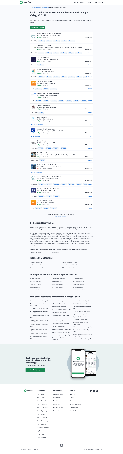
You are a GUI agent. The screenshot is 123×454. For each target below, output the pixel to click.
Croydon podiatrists (57, 281)
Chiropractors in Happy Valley (59, 306)
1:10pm (41, 53)
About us (72, 394)
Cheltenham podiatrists (57, 284)
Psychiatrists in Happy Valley (80, 314)
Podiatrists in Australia (35, 7)
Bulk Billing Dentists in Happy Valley (39, 308)
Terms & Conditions (75, 404)
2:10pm (63, 53)
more (90, 41)
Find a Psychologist (42, 411)
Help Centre (40, 434)
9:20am (64, 76)
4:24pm (56, 196)
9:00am (41, 76)
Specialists (56, 404)
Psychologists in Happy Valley (80, 316)
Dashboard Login (58, 407)
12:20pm (79, 184)
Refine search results (37, 27)
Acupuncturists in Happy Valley (60, 301)
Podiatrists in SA (45, 7)
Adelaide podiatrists (35, 278)
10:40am (49, 184)
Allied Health (57, 397)
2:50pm (78, 53)
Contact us (73, 401)
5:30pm (41, 64)
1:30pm (48, 53)
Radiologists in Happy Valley (80, 319)
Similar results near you (61, 216)
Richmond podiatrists (57, 287)
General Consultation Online (69, 262)
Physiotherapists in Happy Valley (81, 311)
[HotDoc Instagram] (97, 391)
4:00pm (54, 88)
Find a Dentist (41, 397)
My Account (40, 431)
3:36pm (41, 196)
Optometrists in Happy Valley (80, 303)
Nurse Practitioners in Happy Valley (82, 301)
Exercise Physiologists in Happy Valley (61, 329)
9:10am (49, 76)
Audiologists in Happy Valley (59, 303)
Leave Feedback (41, 437)
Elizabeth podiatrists (35, 287)
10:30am (48, 148)
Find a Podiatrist (42, 404)
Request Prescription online (37, 267)
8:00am (41, 41)
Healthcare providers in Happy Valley (82, 339)
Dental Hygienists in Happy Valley (60, 315)
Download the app (35, 370)
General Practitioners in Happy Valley (61, 332)
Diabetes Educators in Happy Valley (61, 323)
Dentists (55, 401)
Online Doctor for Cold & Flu (69, 265)
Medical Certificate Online (36, 265)
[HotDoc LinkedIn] (94, 391)
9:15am (56, 76)
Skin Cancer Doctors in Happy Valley (82, 327)
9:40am (79, 76)
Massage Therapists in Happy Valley (61, 335)
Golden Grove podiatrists (79, 290)
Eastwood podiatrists (35, 284)
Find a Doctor (41, 394)
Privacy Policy (74, 407)
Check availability (35, 136)
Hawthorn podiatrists (35, 281)
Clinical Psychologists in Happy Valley (61, 309)
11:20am (64, 184)
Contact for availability (37, 124)
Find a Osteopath (42, 417)
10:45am (56, 148)
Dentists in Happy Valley (58, 320)
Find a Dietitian (41, 414)
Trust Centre (73, 411)
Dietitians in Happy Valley (58, 326)
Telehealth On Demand (36, 262)
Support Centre (57, 411)
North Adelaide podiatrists (58, 278)
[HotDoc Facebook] (91, 391)
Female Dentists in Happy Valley (38, 333)
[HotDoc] (26, 2)
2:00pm (38, 88)
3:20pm (84, 100)
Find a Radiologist (42, 424)
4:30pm (54, 208)
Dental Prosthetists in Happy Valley (61, 318)
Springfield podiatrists (78, 281)
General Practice (58, 394)
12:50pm (38, 100)
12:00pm (71, 41)
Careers (72, 397)
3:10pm (76, 100)
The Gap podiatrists (35, 290)
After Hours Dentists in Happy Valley (39, 301)
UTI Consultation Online (68, 267)
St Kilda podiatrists (78, 287)
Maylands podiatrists (78, 284)
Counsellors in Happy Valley (59, 312)
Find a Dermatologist (43, 421)
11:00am (63, 148)
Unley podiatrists (56, 290)
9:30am (71, 76)
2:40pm (69, 100)
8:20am (49, 41)
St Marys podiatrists (78, 278)
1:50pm (56, 53)
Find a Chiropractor (42, 407)
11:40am (64, 41)
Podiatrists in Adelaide (35, 252)
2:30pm (71, 53)
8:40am (56, 41)
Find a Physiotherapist (43, 401)
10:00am (41, 112)
